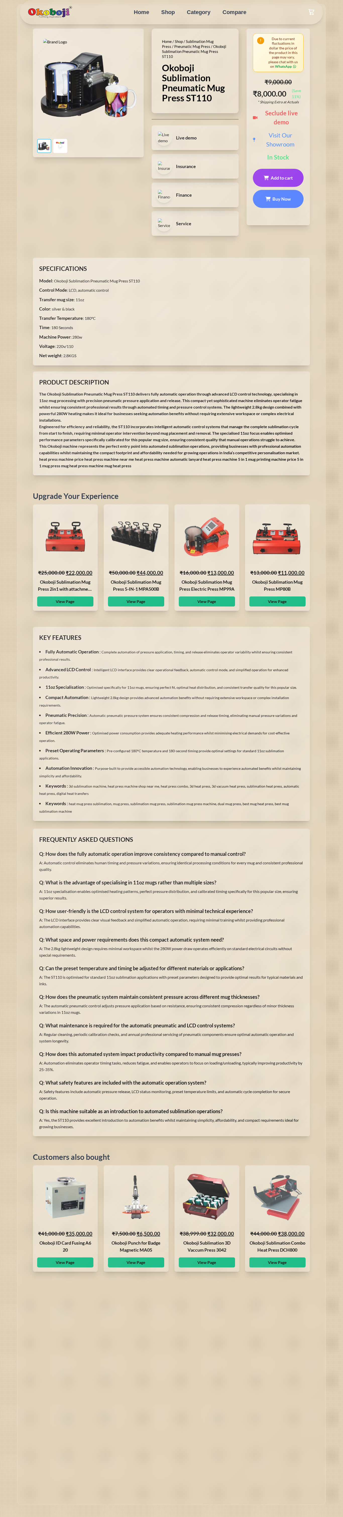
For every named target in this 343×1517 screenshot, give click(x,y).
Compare (234, 12)
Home (141, 12)
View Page (65, 601)
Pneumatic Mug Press (192, 46)
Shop (168, 12)
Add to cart (282, 178)
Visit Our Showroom (280, 139)
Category (198, 12)
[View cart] (311, 12)
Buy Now (282, 199)
